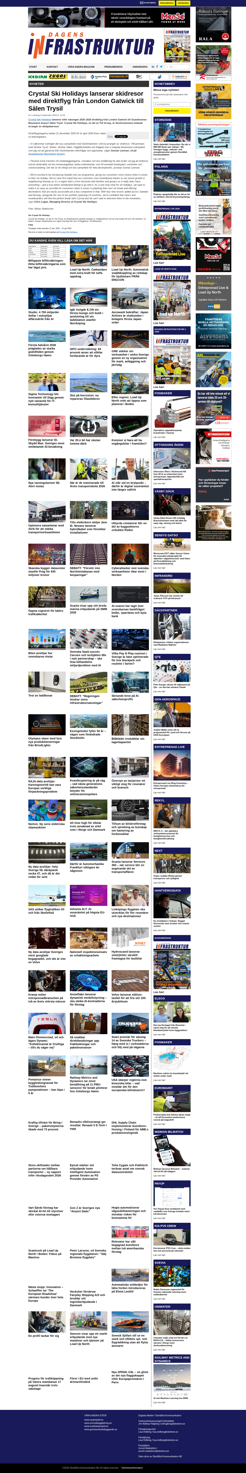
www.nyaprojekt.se (93, 1420)
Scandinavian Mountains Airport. (46, 154)
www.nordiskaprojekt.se (96, 1426)
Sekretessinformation (132, 1468)
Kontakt (52, 67)
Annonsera (183, 3)
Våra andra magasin (81, 67)
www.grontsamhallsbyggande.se (100, 1429)
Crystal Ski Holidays (39, 119)
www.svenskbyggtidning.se (98, 1423)
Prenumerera (167, 3)
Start (33, 67)
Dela (110, 136)
